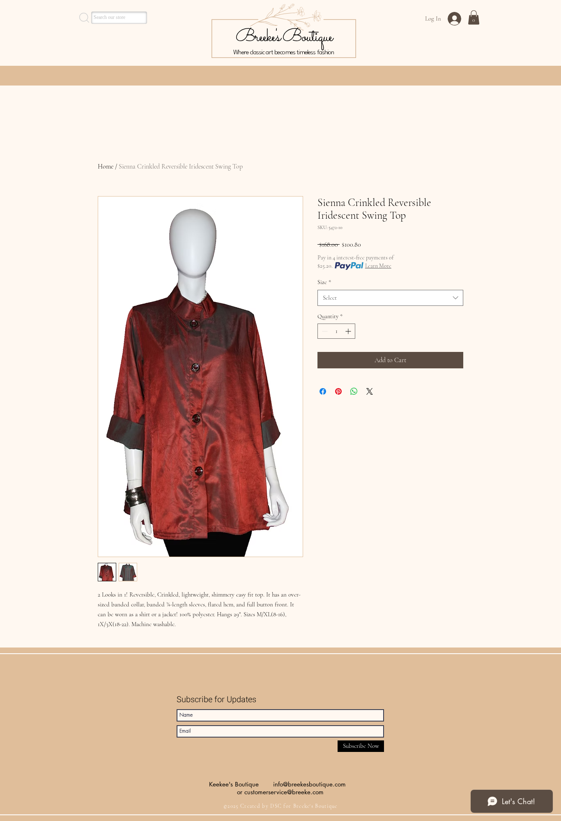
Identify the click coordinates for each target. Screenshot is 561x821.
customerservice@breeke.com (284, 792)
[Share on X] (370, 391)
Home (105, 166)
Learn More (378, 265)
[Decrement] (324, 331)
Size (324, 282)
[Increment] (349, 331)
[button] (474, 17)
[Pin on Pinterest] (338, 391)
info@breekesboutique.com (309, 784)
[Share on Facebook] (323, 391)
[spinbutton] (336, 331)
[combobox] (390, 298)
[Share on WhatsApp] (354, 391)
